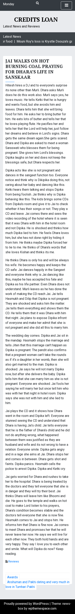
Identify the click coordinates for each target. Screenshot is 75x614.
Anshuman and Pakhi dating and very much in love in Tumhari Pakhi (37, 584)
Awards (12, 577)
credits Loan (36, 19)
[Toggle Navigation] (66, 5)
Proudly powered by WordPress (27, 604)
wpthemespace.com (42, 608)
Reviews (13, 561)
